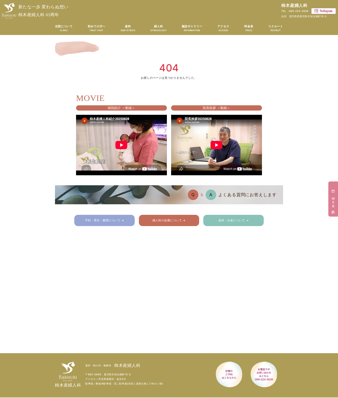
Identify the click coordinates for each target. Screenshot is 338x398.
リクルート (275, 28)
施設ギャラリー (192, 28)
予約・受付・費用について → (104, 220)
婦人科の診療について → (169, 220)
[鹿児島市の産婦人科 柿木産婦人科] (9, 11)
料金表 (248, 28)
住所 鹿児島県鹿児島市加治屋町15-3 (303, 16)
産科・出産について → (233, 220)
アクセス (223, 28)
